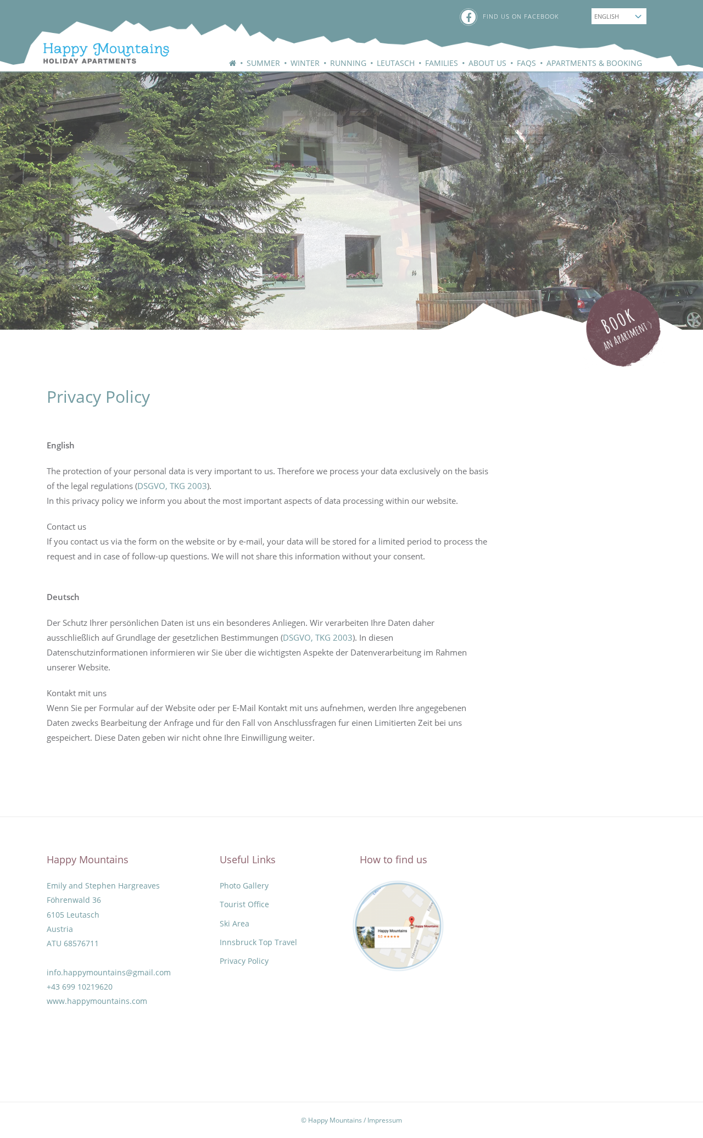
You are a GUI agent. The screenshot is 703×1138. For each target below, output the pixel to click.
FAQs (526, 63)
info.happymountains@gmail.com (109, 973)
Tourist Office (244, 904)
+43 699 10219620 (80, 987)
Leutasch (396, 63)
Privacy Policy (244, 961)
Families (441, 63)
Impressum (384, 1120)
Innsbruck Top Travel (258, 942)
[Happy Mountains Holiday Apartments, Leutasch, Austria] (96, 39)
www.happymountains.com (97, 1001)
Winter (305, 63)
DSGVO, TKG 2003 (172, 485)
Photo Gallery (244, 886)
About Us (487, 63)
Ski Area (234, 924)
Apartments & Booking (594, 63)
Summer (263, 63)
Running (348, 63)
